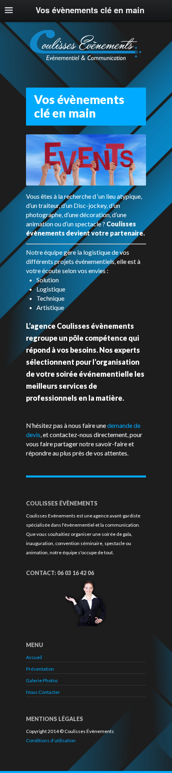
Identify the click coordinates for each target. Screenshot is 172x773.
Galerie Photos (42, 680)
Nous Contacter (43, 692)
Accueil (34, 657)
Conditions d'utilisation (51, 740)
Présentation (40, 669)
